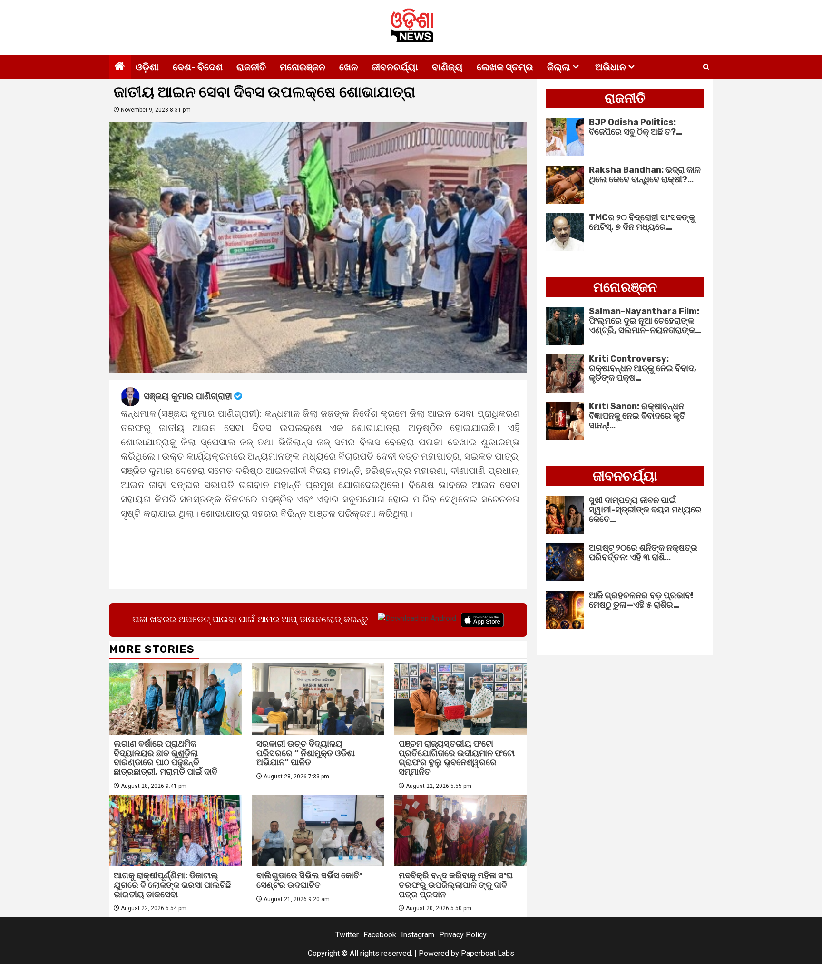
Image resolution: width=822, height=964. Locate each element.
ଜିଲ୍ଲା (558, 67)
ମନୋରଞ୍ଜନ (302, 67)
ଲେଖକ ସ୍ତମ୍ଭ (505, 67)
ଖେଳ (348, 67)
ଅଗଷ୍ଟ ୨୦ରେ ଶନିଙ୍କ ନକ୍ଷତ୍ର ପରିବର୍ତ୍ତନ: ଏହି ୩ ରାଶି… (643, 552)
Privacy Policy (463, 934)
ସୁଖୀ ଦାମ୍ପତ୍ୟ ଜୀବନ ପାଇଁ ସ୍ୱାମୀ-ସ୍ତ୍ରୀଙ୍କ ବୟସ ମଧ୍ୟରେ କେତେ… (645, 509)
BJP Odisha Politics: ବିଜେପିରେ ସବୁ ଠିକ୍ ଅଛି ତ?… (635, 127)
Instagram (417, 934)
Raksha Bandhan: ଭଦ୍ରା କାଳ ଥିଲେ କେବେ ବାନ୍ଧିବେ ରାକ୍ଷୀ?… (645, 175)
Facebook (379, 934)
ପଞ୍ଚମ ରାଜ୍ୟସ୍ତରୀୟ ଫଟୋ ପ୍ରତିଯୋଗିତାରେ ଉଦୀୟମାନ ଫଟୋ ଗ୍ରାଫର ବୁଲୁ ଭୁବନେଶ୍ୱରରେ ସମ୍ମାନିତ (457, 757)
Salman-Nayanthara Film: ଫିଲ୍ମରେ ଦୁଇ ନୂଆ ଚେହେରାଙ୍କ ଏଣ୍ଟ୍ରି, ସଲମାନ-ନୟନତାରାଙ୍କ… (645, 320)
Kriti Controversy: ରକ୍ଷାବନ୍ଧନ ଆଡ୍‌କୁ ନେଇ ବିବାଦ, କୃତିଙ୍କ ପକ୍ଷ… (642, 368)
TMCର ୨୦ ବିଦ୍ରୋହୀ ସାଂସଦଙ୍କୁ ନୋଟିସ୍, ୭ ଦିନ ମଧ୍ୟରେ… (642, 222)
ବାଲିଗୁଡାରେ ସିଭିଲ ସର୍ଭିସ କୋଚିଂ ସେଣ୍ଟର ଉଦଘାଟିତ (309, 880)
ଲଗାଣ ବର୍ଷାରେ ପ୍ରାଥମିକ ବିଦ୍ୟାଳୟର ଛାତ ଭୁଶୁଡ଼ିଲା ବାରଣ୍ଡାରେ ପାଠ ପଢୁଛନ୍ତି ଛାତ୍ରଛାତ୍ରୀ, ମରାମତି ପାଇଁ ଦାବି (165, 757)
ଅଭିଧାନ (610, 67)
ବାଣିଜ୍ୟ (447, 67)
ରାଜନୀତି (251, 67)
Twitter (347, 934)
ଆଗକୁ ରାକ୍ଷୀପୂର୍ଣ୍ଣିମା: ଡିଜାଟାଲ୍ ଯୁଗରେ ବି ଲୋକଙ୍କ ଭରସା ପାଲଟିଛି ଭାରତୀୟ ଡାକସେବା (172, 885)
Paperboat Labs (487, 953)
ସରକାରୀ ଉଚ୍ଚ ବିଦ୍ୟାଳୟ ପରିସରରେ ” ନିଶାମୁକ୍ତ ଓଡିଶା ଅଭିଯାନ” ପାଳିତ (305, 753)
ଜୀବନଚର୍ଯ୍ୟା (395, 67)
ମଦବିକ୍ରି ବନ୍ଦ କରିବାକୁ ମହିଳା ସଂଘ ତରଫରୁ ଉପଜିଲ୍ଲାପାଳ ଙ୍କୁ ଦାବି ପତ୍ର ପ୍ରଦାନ (456, 885)
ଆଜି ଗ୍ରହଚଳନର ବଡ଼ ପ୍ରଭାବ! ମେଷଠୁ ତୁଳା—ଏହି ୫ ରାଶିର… (641, 600)
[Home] (120, 67)
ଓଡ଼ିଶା (147, 67)
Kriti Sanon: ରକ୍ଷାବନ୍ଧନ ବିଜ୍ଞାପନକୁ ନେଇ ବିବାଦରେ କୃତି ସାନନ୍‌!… (637, 416)
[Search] (706, 67)
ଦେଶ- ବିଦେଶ (198, 67)
